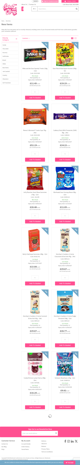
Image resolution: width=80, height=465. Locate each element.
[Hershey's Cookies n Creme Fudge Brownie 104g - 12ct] (65, 302)
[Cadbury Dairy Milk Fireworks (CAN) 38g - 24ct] (65, 116)
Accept (70, 463)
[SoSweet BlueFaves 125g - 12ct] (65, 364)
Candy (4, 45)
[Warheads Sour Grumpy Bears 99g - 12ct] (65, 178)
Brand (4, 60)
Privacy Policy (45, 449)
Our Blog (4, 447)
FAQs (2, 449)
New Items (6, 68)
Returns (43, 446)
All (34, 9)
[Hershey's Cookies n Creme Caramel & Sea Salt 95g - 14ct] (35, 302)
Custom (25, 38)
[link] (65, 441)
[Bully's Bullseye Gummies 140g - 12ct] (35, 240)
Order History (25, 447)
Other (4, 64)
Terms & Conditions (47, 452)
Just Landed (6, 71)
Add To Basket (35, 98)
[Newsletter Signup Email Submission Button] (56, 433)
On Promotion (7, 83)
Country (5, 75)
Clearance (5, 79)
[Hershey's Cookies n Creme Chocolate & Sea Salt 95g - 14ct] (65, 240)
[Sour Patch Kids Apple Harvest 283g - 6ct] (65, 54)
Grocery (5, 52)
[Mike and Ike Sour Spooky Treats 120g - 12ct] (35, 54)
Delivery (43, 441)
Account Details (26, 444)
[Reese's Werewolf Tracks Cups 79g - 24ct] (35, 116)
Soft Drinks (6, 56)
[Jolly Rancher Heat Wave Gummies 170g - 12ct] (35, 178)
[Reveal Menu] (22, 8)
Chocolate (5, 49)
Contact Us (32, 4)
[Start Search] (77, 8)
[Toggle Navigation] (22, 9)
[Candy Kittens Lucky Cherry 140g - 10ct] (35, 364)
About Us (24, 4)
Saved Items (25, 449)
